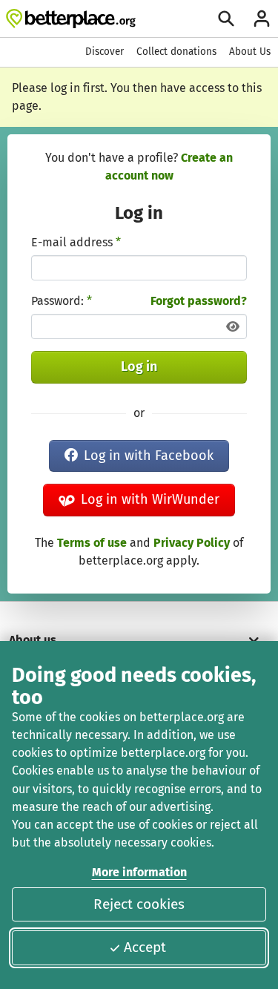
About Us (250, 51)
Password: (61, 301)
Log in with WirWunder (150, 499)
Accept (145, 947)
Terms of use (92, 543)
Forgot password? (198, 301)
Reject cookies (139, 904)
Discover (104, 51)
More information (139, 872)
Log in (139, 366)
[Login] (262, 18)
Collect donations (176, 51)
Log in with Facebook (149, 455)
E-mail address (76, 242)
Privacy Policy (191, 543)
